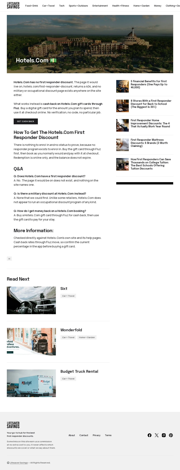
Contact (83, 435)
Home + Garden (87, 337)
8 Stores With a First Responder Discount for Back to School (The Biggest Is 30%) (151, 104)
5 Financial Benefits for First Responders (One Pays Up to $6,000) (149, 84)
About (72, 435)
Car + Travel (68, 295)
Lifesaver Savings (19, 462)
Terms (108, 435)
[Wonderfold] (31, 342)
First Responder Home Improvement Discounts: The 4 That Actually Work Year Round (150, 123)
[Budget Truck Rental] (31, 383)
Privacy (96, 435)
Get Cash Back (25, 121)
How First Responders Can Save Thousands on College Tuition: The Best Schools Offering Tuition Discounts (151, 164)
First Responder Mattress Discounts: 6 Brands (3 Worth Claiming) (149, 143)
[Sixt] (31, 300)
